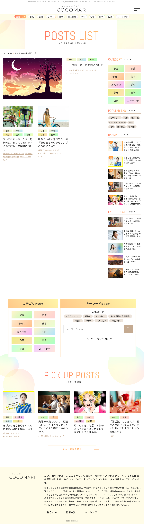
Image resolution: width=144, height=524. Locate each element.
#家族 (126, 118)
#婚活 (112, 436)
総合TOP (52, 512)
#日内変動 (70, 70)
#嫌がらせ (7, 433)
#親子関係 (131, 127)
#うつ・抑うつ (72, 73)
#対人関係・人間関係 (117, 122)
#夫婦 (52, 436)
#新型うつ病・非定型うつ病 (85, 70)
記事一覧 (71, 512)
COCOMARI (8, 53)
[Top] (139, 511)
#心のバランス (55, 153)
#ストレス (42, 156)
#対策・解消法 (44, 436)
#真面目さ (28, 153)
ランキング (91, 512)
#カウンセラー (115, 118)
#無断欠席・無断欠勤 (11, 156)
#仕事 (5, 160)
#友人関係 (121, 127)
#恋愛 (131, 122)
